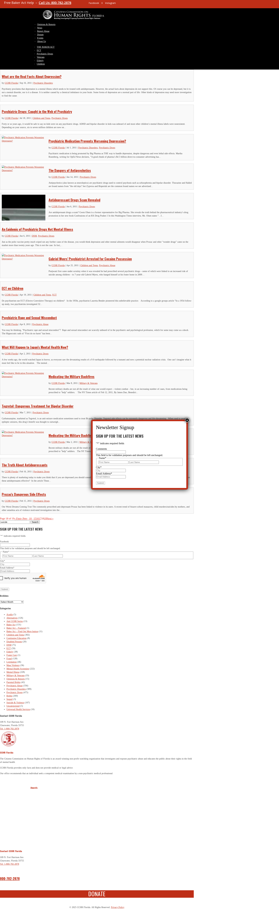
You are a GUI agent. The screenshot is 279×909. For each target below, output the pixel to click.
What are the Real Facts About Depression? (32, 76)
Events (40, 38)
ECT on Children (12, 288)
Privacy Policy (117, 907)
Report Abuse (43, 31)
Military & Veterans (88, 383)
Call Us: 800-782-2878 (55, 2)
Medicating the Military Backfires (71, 376)
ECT (39, 50)
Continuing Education (16, 638)
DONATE (96, 893)
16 (37, 518)
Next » (49, 518)
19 (45, 518)
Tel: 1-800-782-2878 (9, 729)
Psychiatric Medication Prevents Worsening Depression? (87, 140)
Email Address (7, 568)
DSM (34, 236)
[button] (33, 817)
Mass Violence (13, 665)
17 (40, 518)
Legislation (11, 662)
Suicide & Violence (15, 702)
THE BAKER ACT (46, 47)
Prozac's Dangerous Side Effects (24, 494)
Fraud (9, 658)
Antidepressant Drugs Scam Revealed (74, 199)
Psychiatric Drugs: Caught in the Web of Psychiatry (37, 111)
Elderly (40, 60)
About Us (41, 41)
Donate (40, 34)
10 (30, 518)
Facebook (4, 541)
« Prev (24, 518)
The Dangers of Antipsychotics (70, 170)
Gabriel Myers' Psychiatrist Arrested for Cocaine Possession (90, 258)
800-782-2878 (10, 878)
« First (17, 518)
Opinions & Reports (46, 24)
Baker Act (11, 624)
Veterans (40, 57)
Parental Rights (13, 682)
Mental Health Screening (17, 669)
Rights (9, 696)
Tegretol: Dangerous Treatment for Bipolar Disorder (37, 405)
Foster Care (11, 655)
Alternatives (11, 618)
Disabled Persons (14, 641)
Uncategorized (13, 706)
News (39, 28)
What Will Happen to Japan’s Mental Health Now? (35, 347)
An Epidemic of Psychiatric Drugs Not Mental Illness (37, 229)
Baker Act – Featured (16, 628)
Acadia (9, 614)
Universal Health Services (18, 709)
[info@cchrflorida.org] (80, 4)
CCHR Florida (11, 83)
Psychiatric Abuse (107, 265)
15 (35, 518)
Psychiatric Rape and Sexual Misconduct (29, 317)
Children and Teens (41, 118)
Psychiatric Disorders (43, 83)
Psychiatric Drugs (45, 54)
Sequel (9, 699)
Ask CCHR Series (14, 621)
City (2, 561)
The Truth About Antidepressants (24, 464)
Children (41, 64)
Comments (101, 448)
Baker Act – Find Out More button (22, 631)
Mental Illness (12, 672)
